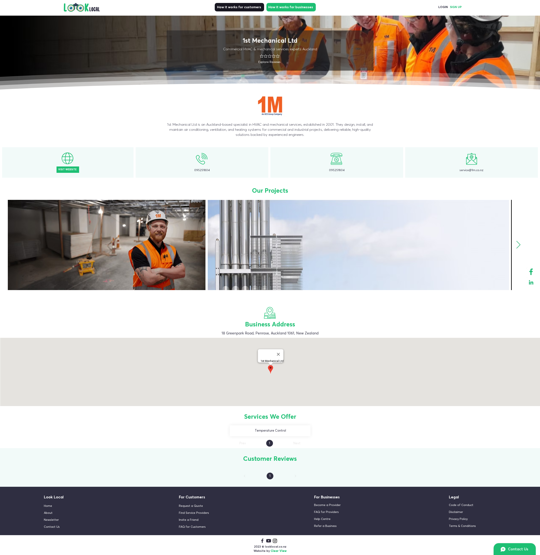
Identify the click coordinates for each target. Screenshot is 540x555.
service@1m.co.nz (471, 170)
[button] (67, 519)
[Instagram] (275, 541)
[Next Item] (518, 245)
